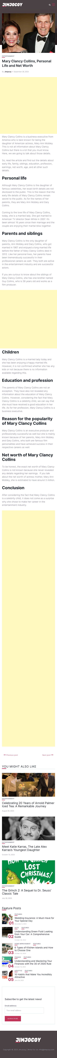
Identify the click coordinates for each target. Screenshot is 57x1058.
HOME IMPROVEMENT (22, 944)
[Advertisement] (28, 105)
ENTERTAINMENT (8, 56)
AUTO (17, 927)
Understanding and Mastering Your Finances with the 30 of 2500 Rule (33, 962)
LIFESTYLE (18, 970)
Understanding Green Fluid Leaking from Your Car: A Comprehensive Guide (33, 934)
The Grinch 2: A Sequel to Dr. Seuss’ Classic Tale (26, 892)
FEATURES (18, 914)
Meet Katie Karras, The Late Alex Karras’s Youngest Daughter (24, 848)
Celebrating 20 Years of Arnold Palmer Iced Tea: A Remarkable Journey (28, 804)
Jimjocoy (8, 72)
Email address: (11, 1006)
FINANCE (18, 957)
